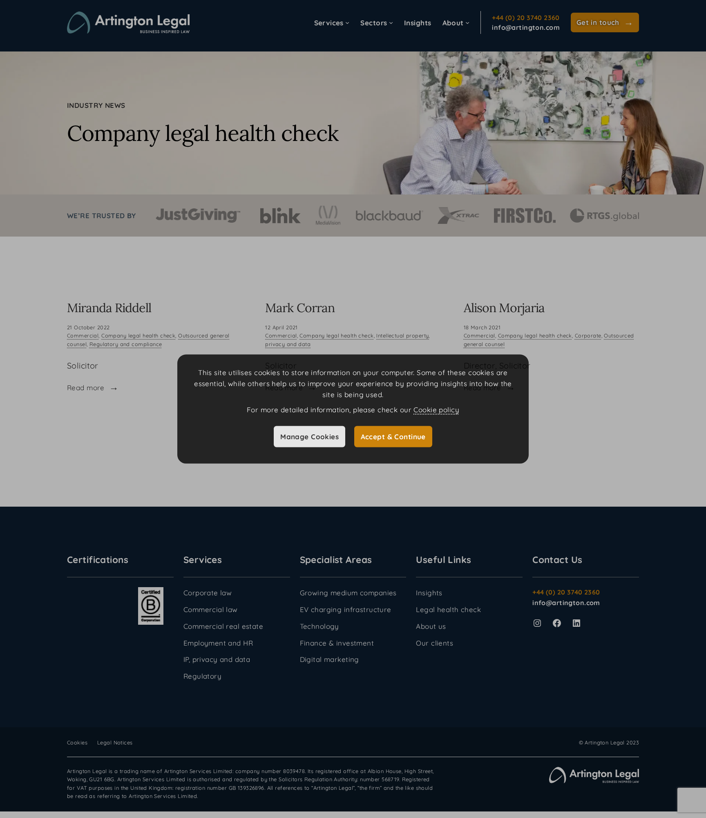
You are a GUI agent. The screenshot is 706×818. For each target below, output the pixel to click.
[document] (353, 409)
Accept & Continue (393, 436)
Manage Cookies (309, 436)
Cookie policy (436, 409)
